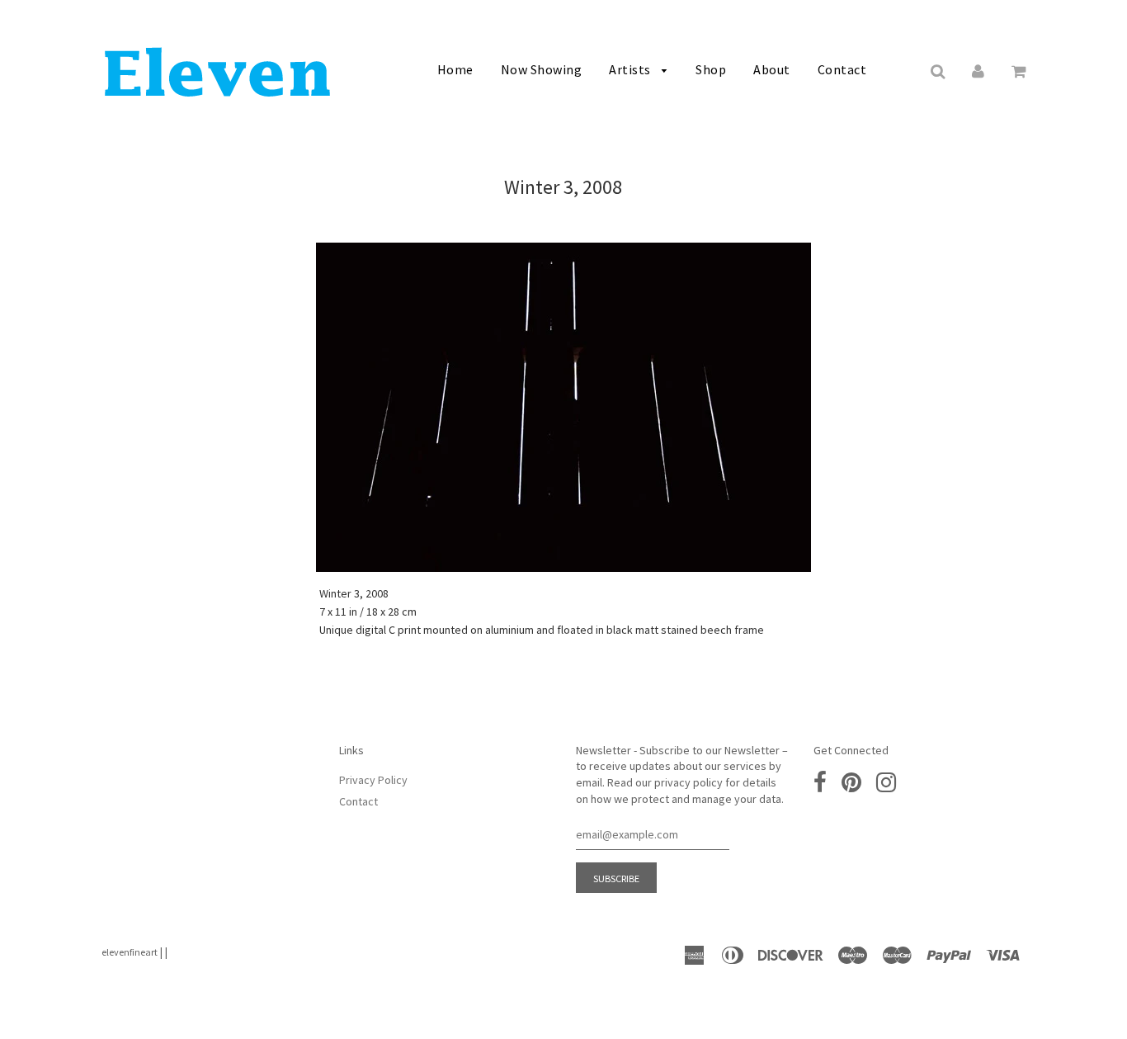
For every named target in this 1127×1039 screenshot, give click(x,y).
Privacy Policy (373, 779)
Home (455, 69)
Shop (711, 69)
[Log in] (978, 70)
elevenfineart (129, 952)
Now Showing (541, 69)
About (771, 69)
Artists (631, 69)
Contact (842, 69)
